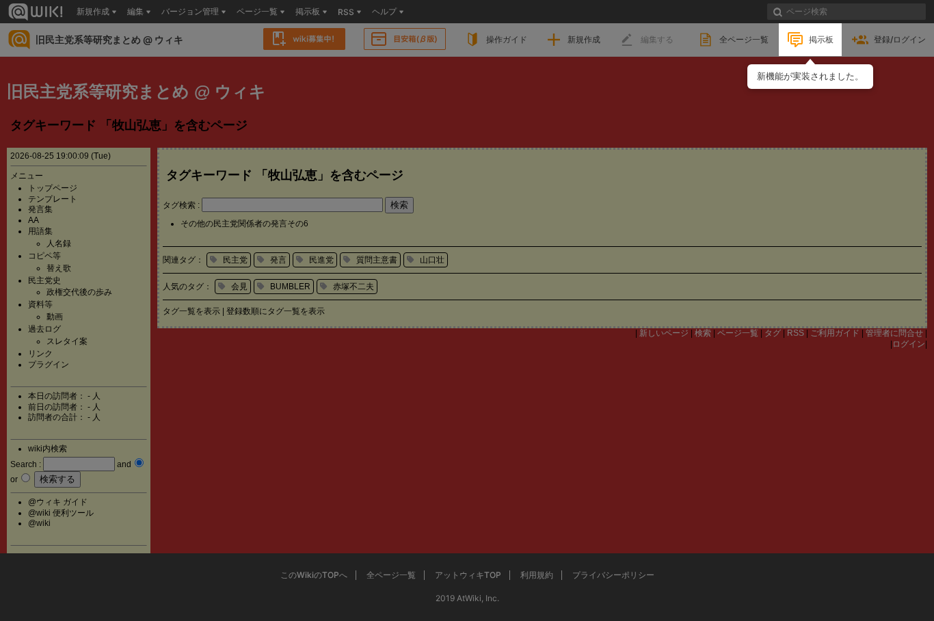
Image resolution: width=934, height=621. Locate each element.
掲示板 (821, 39)
